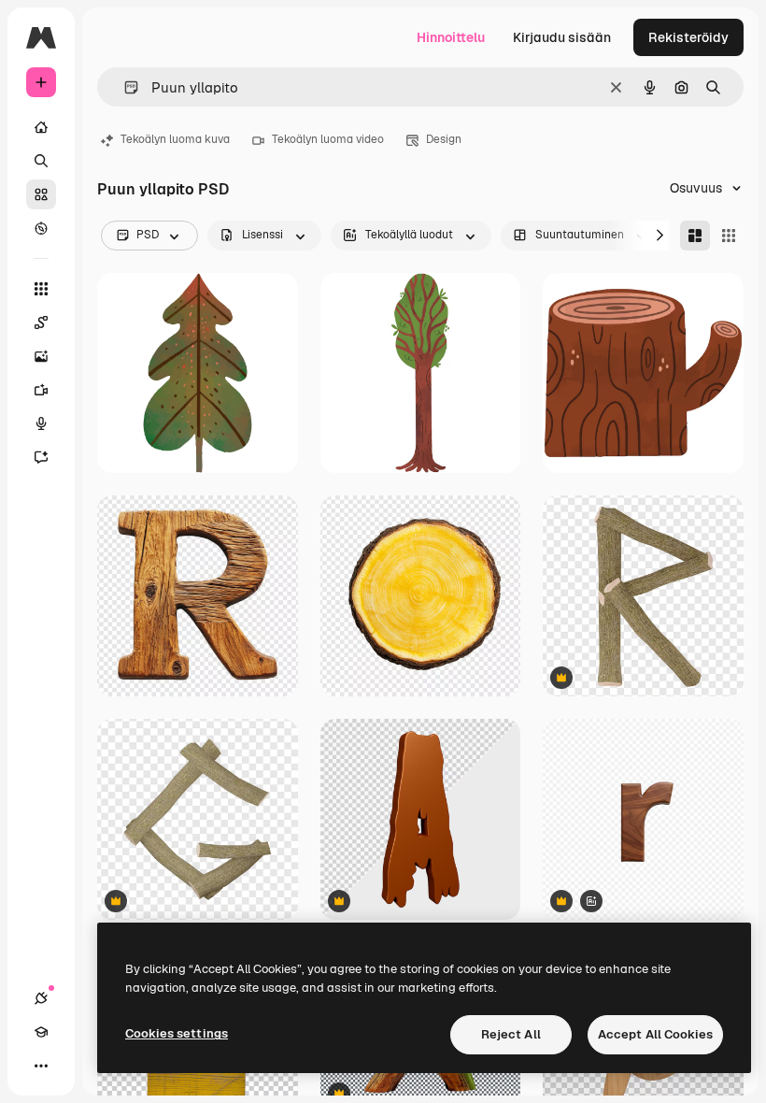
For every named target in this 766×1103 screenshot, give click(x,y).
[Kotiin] (41, 127)
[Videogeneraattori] (41, 390)
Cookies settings (176, 1033)
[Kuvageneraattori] (41, 356)
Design (443, 139)
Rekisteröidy (688, 37)
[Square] (729, 236)
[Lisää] (41, 1066)
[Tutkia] (41, 228)
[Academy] (41, 1032)
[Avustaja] (41, 457)
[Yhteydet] (41, 998)
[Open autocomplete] (123, 87)
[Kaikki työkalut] (41, 289)
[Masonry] (695, 236)
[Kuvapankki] (41, 194)
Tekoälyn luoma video (328, 139)
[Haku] (41, 161)
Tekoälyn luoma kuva (175, 139)
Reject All (511, 1034)
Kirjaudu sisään (562, 37)
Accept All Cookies (655, 1034)
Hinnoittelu (451, 37)
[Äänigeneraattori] (41, 423)
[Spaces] (41, 322)
